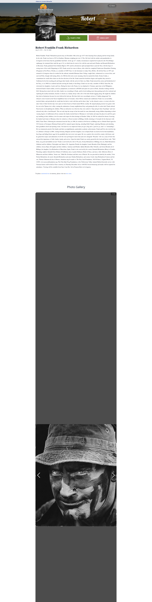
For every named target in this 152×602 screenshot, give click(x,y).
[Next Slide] (113, 475)
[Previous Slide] (38, 475)
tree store (68, 173)
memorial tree (46, 173)
